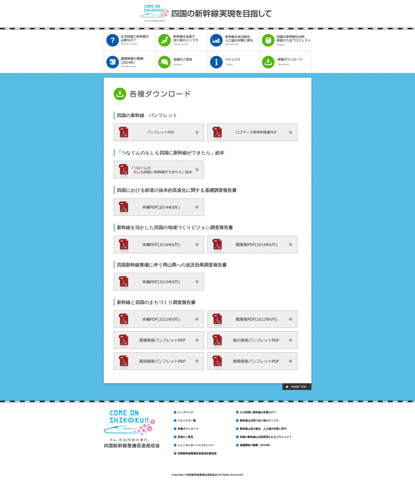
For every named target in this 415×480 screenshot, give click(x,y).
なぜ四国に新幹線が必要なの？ (258, 412)
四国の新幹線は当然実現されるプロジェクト (266, 436)
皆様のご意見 (185, 436)
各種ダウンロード (188, 428)
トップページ (185, 412)
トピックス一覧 (187, 420)
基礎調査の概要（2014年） (256, 445)
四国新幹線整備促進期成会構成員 (197, 453)
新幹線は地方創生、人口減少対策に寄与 (263, 428)
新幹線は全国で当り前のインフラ (259, 420)
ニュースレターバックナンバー (196, 445)
